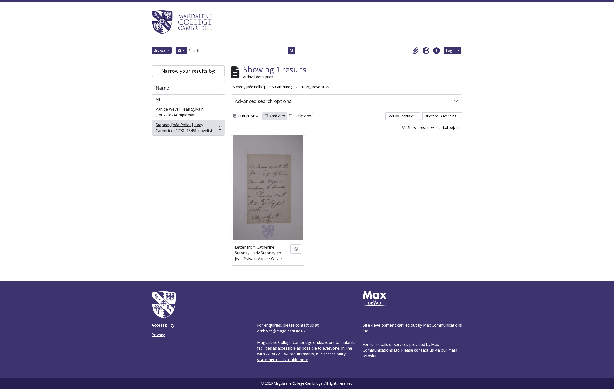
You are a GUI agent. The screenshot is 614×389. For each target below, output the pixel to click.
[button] (415, 50)
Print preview (247, 116)
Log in (451, 50)
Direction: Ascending (441, 116)
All (158, 99)
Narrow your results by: (188, 71)
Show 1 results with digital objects (433, 127)
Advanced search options (263, 101)
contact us (424, 350)
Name (162, 87)
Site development (379, 325)
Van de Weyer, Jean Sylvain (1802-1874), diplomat (188, 112)
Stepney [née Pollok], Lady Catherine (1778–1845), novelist (188, 127)
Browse (160, 50)
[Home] (184, 22)
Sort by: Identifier (401, 116)
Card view (277, 116)
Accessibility (163, 325)
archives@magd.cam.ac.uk (281, 331)
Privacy (158, 334)
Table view (302, 116)
